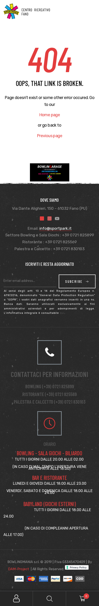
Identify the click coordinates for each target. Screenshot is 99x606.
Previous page (49, 135)
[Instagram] (49, 218)
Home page (49, 114)
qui (62, 312)
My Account (16, 598)
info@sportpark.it (55, 228)
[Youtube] (57, 218)
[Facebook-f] (42, 218)
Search (49, 598)
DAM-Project (18, 569)
